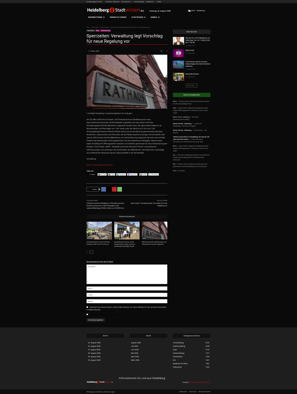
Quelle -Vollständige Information (100, 165)
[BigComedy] (178, 53)
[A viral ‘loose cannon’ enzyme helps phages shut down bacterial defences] (178, 65)
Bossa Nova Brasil (192, 74)
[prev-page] (88, 251)
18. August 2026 (94, 360)
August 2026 (136, 343)
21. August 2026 (94, 350)
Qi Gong (181, 171)
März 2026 (135, 360)
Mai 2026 (134, 353)
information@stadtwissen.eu (199, 382)
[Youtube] (209, 1)
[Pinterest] (114, 189)
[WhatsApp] (119, 189)
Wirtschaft (94, 27)
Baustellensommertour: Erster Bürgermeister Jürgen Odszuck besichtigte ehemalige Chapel (124, 244)
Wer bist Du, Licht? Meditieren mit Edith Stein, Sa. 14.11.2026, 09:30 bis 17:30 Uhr (198, 40)
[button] (207, 10)
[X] (202, 1)
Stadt (97, 30)
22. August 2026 (94, 346)
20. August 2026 (94, 353)
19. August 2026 (94, 357)
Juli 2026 (134, 346)
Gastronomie (104, 27)
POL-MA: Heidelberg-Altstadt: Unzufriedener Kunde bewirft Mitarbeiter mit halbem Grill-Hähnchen (191, 157)
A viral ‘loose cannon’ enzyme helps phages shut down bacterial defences (198, 64)
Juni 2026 (135, 350)
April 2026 (135, 357)
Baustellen (90, 238)
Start (88, 27)
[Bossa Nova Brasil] (178, 77)
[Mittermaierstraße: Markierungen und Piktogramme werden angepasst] (154, 230)
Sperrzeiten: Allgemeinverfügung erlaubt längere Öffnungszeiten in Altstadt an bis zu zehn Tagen (190, 110)
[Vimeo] (206, 1)
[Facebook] (196, 1)
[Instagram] (199, 1)
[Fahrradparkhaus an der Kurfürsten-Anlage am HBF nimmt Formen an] (99, 230)
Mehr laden (191, 85)
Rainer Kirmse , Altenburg (182, 124)
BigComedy (190, 50)
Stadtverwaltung (105, 30)
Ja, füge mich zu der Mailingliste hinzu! (103, 315)
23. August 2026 (94, 343)
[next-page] (91, 251)
